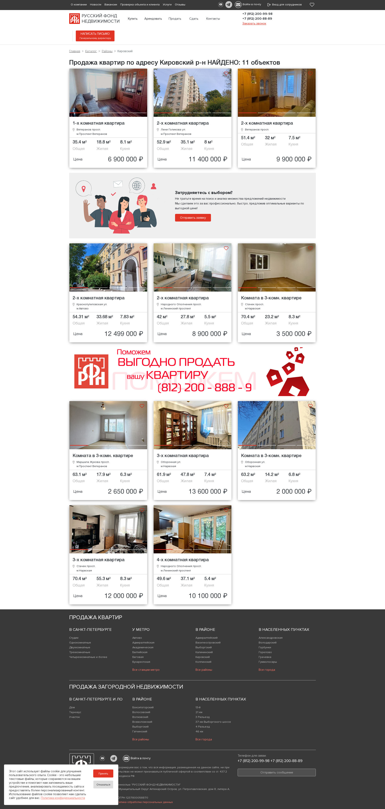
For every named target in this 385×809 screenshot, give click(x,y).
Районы (107, 51)
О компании (79, 4)
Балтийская (139, 652)
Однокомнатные (80, 642)
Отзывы (180, 4)
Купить (133, 19)
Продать (175, 19)
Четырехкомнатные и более (88, 657)
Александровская (271, 637)
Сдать (193, 19)
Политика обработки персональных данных (143, 802)
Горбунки (265, 647)
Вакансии (110, 4)
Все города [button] (267, 670)
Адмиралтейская (143, 642)
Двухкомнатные (79, 647)
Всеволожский (142, 722)
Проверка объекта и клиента (140, 4)
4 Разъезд (203, 726)
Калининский (204, 652)
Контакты (213, 19)
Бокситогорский (143, 707)
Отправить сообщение (276, 772)
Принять (103, 773)
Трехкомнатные (79, 652)
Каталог (91, 51)
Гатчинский (139, 731)
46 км (199, 731)
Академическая (142, 647)
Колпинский (203, 662)
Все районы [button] (204, 670)
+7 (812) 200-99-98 (257, 14)
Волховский (140, 717)
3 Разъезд (203, 717)
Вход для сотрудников (286, 4)
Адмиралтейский (207, 637)
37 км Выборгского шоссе (213, 722)
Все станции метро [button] (146, 670)
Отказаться (103, 784)
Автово (137, 637)
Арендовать (153, 19)
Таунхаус (75, 712)
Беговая (138, 657)
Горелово (265, 652)
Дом (72, 707)
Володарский (268, 642)
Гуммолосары (268, 662)
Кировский (203, 657)
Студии (73, 637)
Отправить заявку (193, 218)
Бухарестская (141, 662)
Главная (74, 51)
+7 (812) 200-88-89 (257, 19)
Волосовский (141, 712)
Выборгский (204, 647)
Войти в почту (252, 4)
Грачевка (265, 657)
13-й (198, 707)
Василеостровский (208, 642)
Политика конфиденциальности (63, 798)
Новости (95, 4)
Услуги (167, 4)
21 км (199, 712)
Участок (74, 717)
